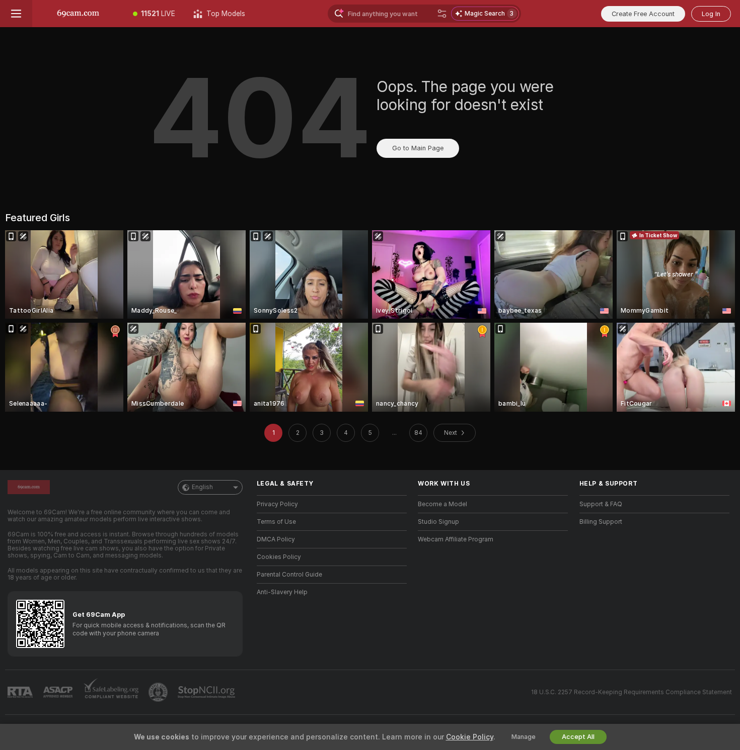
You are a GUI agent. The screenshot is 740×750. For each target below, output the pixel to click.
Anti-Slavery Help (282, 592)
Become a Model (442, 504)
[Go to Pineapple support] (159, 692)
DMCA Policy (276, 539)
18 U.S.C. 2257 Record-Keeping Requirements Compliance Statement (631, 692)
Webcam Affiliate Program (455, 539)
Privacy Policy (277, 504)
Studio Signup (438, 521)
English (202, 487)
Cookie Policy (469, 737)
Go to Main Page (417, 148)
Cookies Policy (279, 556)
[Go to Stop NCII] (207, 692)
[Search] (442, 14)
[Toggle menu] (16, 13)
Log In (711, 14)
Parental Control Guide (289, 574)
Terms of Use (276, 521)
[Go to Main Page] (78, 13)
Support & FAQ (600, 504)
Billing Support (600, 521)
